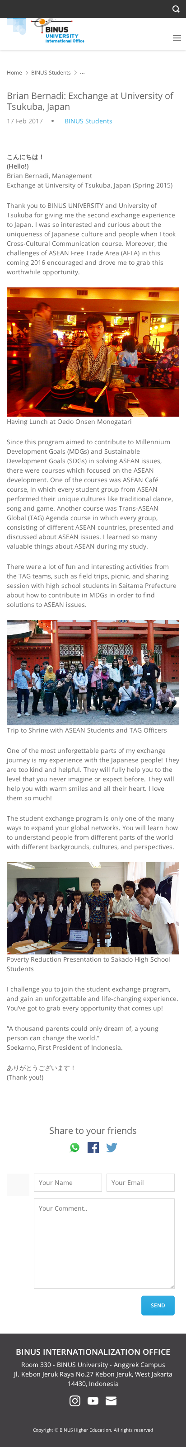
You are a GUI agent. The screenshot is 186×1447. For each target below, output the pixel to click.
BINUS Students (51, 72)
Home (14, 72)
